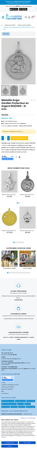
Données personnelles (7, 387)
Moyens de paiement (7, 389)
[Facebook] (16, 157)
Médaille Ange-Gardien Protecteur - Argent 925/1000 (9, 194)
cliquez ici (3, 437)
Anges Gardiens (31, 401)
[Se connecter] (29, 17)
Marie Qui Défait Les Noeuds (9, 404)
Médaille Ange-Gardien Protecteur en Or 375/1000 (9, 230)
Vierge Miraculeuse (20, 401)
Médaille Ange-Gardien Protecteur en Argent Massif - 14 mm (27, 230)
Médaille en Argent (10, 25)
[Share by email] (19, 157)
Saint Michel (14, 406)
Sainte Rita (27, 404)
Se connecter (5, 393)
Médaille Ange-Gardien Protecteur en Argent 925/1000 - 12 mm (27, 194)
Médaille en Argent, (12, 126)
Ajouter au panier (20, 138)
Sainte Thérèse (5, 406)
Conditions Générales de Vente (9, 385)
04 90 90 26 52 (8, 353)
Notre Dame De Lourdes (8, 401)
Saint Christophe (30, 406)
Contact (3, 382)
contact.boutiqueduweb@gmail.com (11, 358)
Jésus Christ (20, 404)
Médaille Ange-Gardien (24, 25)
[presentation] (33, 61)
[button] (26, 17)
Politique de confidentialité (28, 418)
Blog (2, 391)
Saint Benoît (22, 406)
